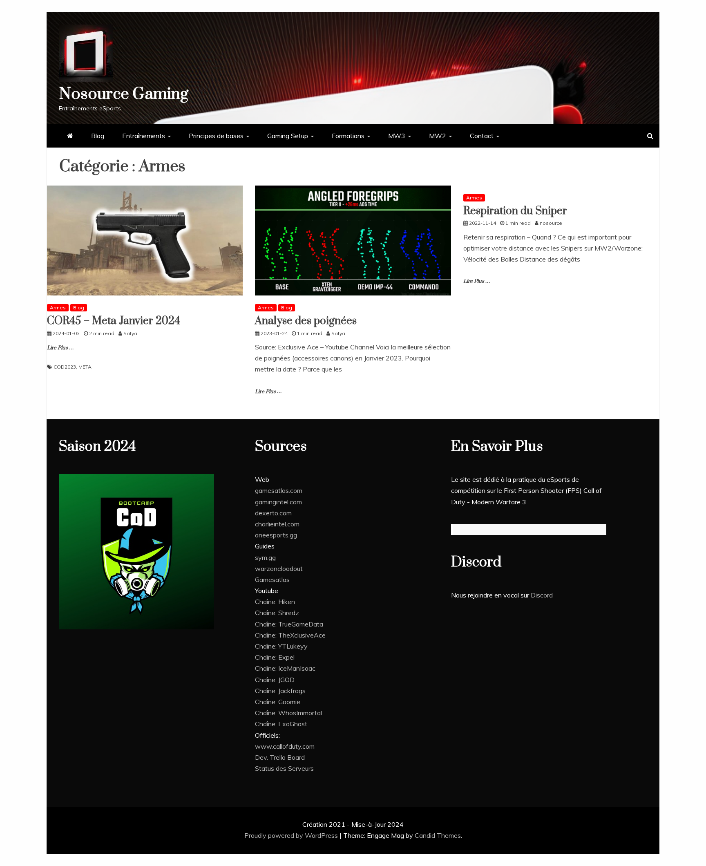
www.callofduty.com (285, 746)
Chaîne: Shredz (277, 613)
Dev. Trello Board (280, 757)
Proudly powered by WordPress (292, 835)
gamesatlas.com (278, 490)
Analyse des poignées (306, 321)
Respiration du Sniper (515, 211)
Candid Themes (438, 835)
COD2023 (65, 367)
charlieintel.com (277, 524)
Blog (97, 136)
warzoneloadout (279, 568)
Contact (482, 136)
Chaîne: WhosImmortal (288, 713)
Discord (542, 595)
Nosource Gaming (123, 94)
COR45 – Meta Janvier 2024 (113, 321)
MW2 (437, 136)
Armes (58, 307)
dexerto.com (273, 513)
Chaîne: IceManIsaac (285, 668)
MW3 (396, 136)
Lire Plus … (60, 348)
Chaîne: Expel (275, 657)
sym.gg (265, 557)
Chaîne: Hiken (275, 601)
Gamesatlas (272, 579)
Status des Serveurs (284, 768)
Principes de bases (216, 136)
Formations (348, 136)
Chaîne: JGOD (275, 680)
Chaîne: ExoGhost (281, 724)
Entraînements (143, 136)
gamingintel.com (278, 502)
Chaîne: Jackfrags (280, 691)
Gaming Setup (287, 136)
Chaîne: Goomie (277, 702)
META (85, 367)
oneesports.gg (276, 535)
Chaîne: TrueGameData (289, 624)
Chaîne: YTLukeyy (281, 646)
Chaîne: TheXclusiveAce (290, 635)
